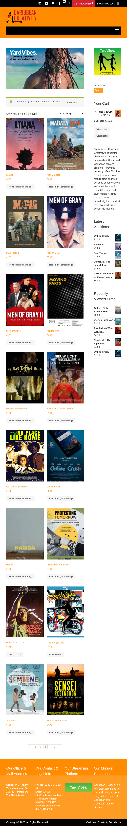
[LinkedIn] (46, 3)
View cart (72, 102)
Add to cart (15, 654)
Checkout (101, 135)
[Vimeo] (53, 3)
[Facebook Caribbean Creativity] (59, 3)
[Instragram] (64, 1)
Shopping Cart (107, 3)
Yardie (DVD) (106, 111)
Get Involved (82, 3)
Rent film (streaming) (20, 186)
